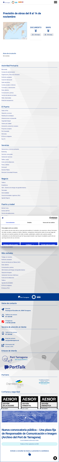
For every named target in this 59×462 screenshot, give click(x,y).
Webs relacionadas (6, 98)
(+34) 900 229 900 (10, 322)
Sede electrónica (6, 82)
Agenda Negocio (6, 198)
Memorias (4, 134)
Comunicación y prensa (7, 92)
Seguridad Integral (6, 121)
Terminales (4, 190)
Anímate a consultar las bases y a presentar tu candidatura (29, 451)
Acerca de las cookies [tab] (49, 222)
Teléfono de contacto (11, 315)
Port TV (3, 139)
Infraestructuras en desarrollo (9, 118)
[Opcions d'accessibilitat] (55, 458)
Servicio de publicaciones (8, 213)
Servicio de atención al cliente (9, 95)
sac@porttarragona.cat (12, 340)
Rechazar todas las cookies (10, 244)
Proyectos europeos (7, 128)
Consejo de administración (8, 72)
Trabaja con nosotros (7, 257)
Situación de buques (7, 272)
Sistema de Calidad (6, 123)
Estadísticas (5, 185)
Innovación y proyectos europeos (10, 126)
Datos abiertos (5, 90)
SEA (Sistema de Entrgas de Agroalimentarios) (13, 270)
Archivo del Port (6, 210)
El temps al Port (6, 288)
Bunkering (4, 151)
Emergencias (8, 321)
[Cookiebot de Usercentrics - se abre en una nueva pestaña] (50, 218)
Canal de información (7, 79)
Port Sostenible (5, 131)
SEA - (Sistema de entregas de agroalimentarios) (14, 187)
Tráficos (4, 182)
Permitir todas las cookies (48, 244)
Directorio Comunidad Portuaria (9, 172)
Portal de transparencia (7, 100)
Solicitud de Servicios (7, 156)
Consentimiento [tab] (10, 222)
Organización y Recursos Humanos (11, 74)
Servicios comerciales (7, 154)
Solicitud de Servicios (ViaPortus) (10, 275)
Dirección (7, 308)
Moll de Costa (5, 208)
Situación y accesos (7, 113)
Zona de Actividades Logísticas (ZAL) (11, 195)
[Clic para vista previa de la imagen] (15, 30)
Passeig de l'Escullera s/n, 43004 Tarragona (18, 310)
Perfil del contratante (7, 77)
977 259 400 (8, 316)
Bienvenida (4, 69)
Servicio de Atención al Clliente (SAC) (11, 262)
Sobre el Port (5, 110)
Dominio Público (6, 169)
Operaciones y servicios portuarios (10, 149)
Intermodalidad (5, 192)
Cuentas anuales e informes (9, 85)
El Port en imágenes (7, 136)
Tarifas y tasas (5, 159)
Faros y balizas (5, 164)
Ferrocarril (4, 167)
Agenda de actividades (7, 247)
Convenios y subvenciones (8, 87)
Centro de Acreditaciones (8, 162)
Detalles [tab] (29, 222)
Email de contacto (10, 338)
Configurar (29, 244)
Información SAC (10, 344)
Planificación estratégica (8, 115)
